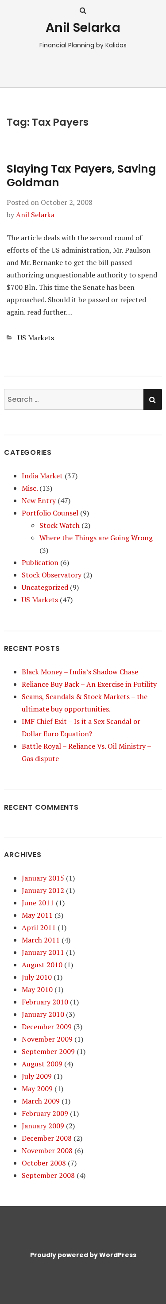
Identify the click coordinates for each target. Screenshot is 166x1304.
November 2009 (47, 1039)
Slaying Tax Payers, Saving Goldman (81, 175)
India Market (42, 476)
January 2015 (43, 878)
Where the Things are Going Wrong (96, 537)
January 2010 (43, 1014)
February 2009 (45, 1113)
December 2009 (47, 1026)
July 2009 (37, 1076)
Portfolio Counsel (50, 513)
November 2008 (47, 1150)
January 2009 (43, 1126)
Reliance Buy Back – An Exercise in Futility (89, 684)
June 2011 (38, 903)
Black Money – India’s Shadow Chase (80, 672)
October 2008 (44, 1163)
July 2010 (37, 977)
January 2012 (43, 890)
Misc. (30, 488)
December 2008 (47, 1138)
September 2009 (48, 1051)
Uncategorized (45, 587)
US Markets (36, 337)
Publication (40, 562)
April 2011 (39, 927)
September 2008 (48, 1175)
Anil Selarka (83, 27)
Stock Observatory (51, 575)
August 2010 (42, 964)
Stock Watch (59, 525)
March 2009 (41, 1101)
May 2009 (37, 1088)
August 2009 (42, 1064)
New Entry (39, 500)
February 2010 (45, 1002)
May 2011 (37, 915)
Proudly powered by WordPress (83, 1254)
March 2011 (41, 940)
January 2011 (43, 952)
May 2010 (37, 989)
